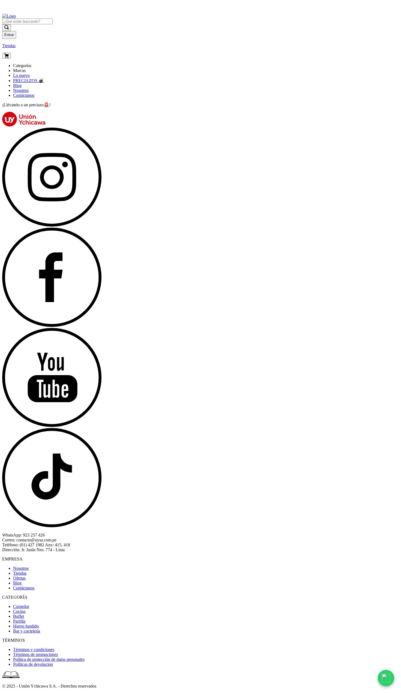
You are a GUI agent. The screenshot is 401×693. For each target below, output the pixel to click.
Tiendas (9, 45)
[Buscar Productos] (6, 27)
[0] (6, 56)
